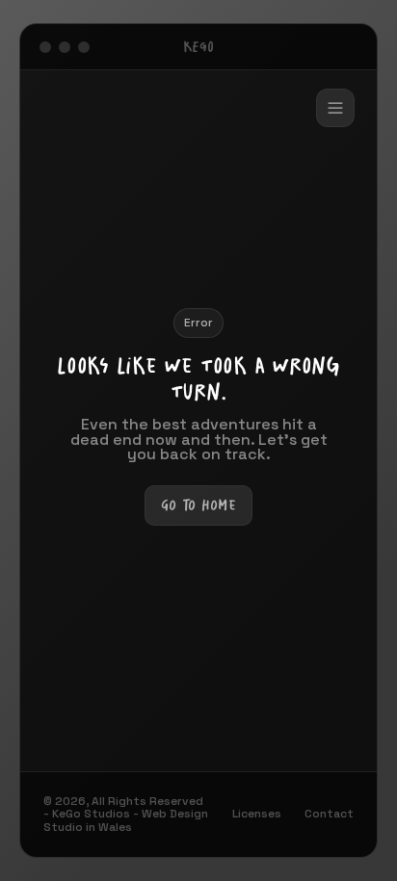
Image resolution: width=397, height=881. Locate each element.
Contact (329, 814)
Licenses (256, 814)
